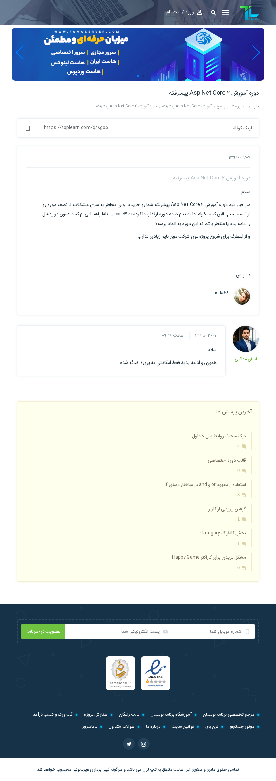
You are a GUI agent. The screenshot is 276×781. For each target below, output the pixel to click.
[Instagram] (144, 744)
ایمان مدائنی (246, 359)
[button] (211, 12)
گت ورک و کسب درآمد (53, 714)
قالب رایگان (129, 714)
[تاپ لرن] (249, 13)
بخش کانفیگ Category (223, 533)
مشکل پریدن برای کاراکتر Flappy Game (209, 557)
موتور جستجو (242, 726)
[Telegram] (129, 744)
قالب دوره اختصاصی (227, 460)
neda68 (221, 293)
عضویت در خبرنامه (43, 631)
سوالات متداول (122, 726)
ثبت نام (173, 12)
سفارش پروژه (96, 714)
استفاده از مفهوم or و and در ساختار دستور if (205, 484)
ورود (189, 12)
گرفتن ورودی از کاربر (227, 509)
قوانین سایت (183, 726)
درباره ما (153, 726)
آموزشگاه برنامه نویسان (171, 714)
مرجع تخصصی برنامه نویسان (228, 714)
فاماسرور (89, 726)
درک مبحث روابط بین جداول (219, 436)
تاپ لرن (150, 769)
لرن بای (211, 726)
